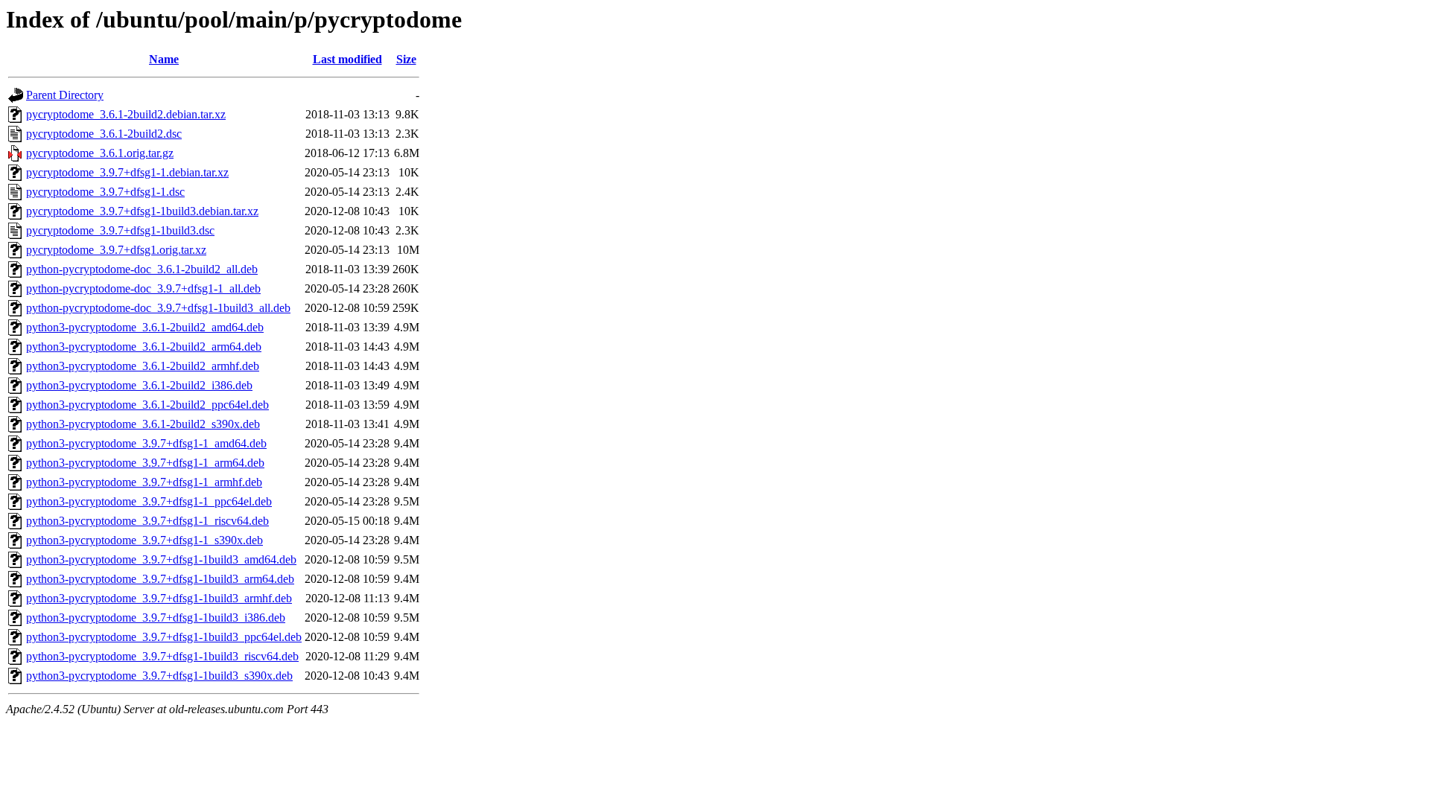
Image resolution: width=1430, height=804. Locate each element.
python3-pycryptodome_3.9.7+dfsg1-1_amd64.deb (146, 443)
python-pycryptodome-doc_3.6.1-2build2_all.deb (142, 269)
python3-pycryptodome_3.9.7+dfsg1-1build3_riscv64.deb (162, 656)
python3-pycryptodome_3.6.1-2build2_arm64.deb (143, 346)
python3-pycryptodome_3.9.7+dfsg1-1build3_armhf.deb (159, 598)
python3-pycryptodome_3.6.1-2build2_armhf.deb (142, 366)
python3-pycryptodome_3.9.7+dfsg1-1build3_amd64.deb (161, 559)
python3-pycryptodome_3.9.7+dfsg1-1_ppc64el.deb (149, 501)
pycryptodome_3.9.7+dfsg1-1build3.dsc (120, 230)
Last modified (347, 59)
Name (164, 59)
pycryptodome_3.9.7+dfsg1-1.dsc (105, 191)
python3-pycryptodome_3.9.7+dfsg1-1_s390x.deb (144, 540)
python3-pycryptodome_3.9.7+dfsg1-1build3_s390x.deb (159, 675)
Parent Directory (65, 95)
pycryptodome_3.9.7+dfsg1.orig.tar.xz (116, 249)
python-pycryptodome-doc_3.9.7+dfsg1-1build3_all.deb (158, 308)
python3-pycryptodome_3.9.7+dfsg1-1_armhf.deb (144, 482)
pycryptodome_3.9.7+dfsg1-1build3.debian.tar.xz (142, 211)
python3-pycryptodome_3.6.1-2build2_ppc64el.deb (147, 404)
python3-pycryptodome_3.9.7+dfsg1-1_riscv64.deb (147, 520)
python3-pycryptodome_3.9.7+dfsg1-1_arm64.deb (145, 462)
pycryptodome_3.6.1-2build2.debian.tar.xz (126, 114)
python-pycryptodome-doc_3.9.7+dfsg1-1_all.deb (143, 288)
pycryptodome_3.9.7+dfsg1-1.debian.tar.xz (127, 172)
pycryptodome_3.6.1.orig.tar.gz (100, 153)
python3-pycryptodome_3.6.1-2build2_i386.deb (139, 385)
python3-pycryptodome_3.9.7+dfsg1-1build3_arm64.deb (160, 578)
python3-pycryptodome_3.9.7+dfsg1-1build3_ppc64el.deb (164, 637)
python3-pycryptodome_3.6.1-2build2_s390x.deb (143, 424)
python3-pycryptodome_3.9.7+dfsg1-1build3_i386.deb (155, 617)
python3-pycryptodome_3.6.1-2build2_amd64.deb (145, 327)
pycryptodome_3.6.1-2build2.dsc (104, 133)
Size (406, 59)
